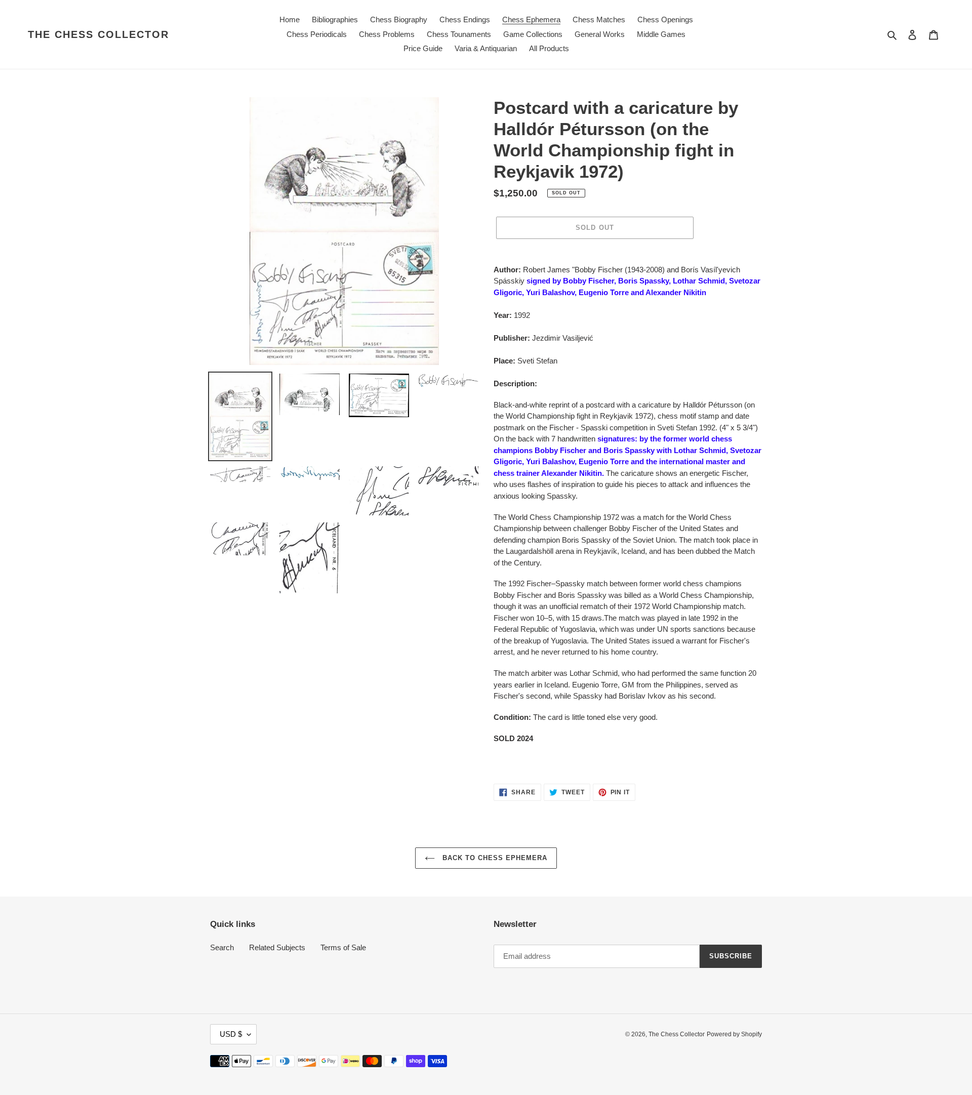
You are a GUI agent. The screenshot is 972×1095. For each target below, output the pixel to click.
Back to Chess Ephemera (494, 858)
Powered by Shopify (734, 1034)
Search (222, 947)
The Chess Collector (98, 34)
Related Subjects (277, 947)
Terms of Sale (343, 947)
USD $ (231, 1034)
